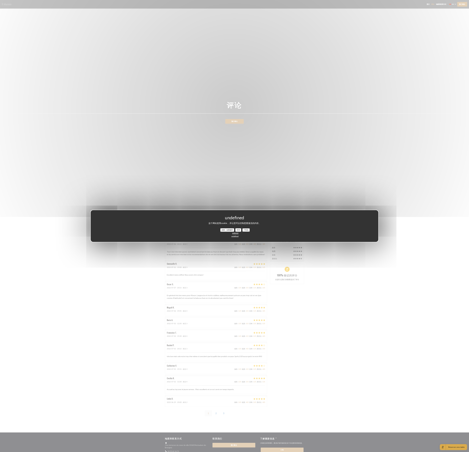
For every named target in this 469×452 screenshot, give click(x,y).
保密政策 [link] (235, 233)
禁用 (238, 230)
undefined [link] (235, 236)
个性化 (246, 230)
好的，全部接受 (227, 230)
